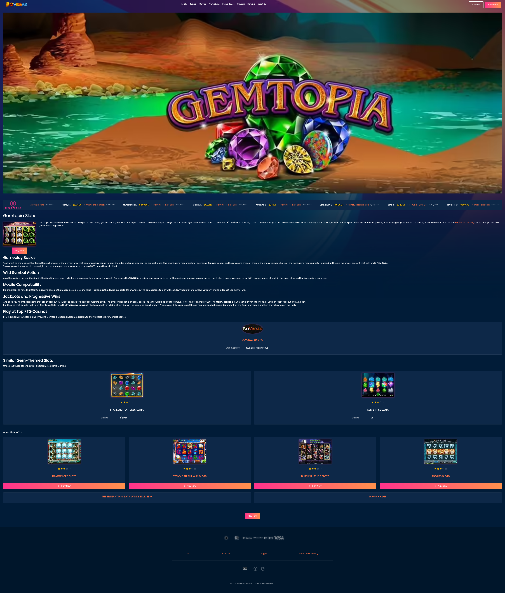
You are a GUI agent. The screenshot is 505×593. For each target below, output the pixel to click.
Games (202, 4)
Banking (251, 4)
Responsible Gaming (308, 553)
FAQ (189, 553)
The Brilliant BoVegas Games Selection (127, 496)
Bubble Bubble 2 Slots (315, 476)
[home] (90, 7)
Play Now (493, 4)
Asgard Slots (441, 476)
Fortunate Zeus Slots (372, 205)
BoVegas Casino (252, 340)
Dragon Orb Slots (64, 476)
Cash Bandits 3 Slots (49, 205)
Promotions (214, 4)
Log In (184, 4)
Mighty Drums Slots (493, 205)
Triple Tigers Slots (436, 205)
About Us (262, 4)
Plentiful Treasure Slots (117, 205)
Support (241, 4)
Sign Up (193, 4)
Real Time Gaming (464, 222)
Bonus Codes (228, 4)
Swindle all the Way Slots (190, 476)
